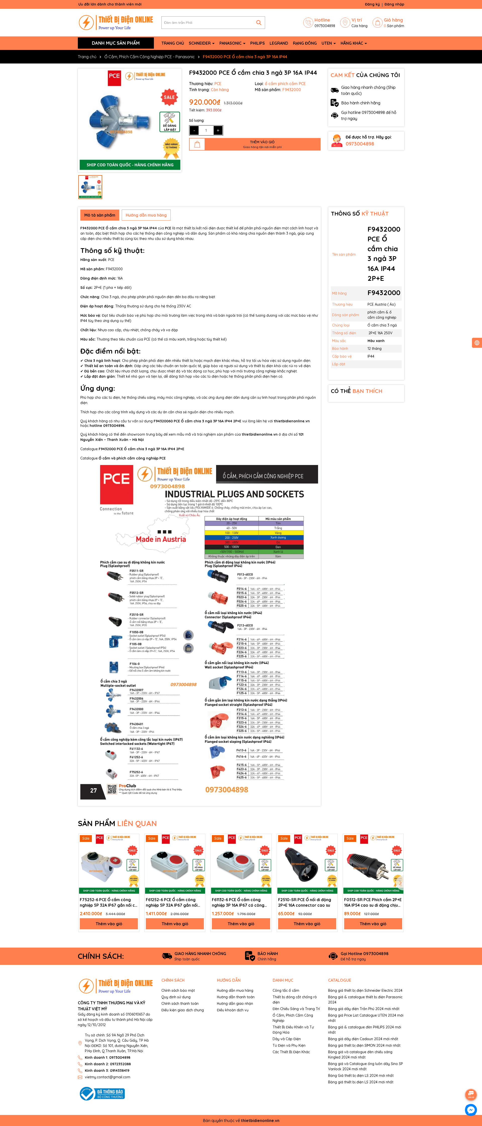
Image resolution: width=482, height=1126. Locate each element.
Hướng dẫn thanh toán (236, 997)
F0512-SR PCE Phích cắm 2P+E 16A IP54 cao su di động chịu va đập (373, 902)
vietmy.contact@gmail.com (107, 1077)
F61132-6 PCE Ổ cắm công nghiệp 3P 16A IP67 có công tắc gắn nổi (238, 902)
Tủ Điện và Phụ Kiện (289, 1045)
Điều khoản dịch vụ (233, 1010)
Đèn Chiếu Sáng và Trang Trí (296, 1009)
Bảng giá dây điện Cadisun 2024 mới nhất (363, 1039)
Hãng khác (352, 43)
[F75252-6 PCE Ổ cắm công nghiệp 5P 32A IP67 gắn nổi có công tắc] (109, 864)
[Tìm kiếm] (259, 23)
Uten (327, 43)
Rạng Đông (305, 43)
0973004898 (360, 144)
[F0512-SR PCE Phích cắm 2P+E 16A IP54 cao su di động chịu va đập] (373, 864)
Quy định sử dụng (176, 997)
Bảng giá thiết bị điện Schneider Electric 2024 (365, 990)
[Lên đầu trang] (471, 1081)
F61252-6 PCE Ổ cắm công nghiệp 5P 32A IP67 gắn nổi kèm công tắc (172, 902)
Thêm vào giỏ (109, 923)
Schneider (200, 43)
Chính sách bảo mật (178, 990)
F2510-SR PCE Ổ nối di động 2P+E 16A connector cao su (304, 902)
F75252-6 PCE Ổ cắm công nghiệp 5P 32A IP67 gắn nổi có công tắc (109, 902)
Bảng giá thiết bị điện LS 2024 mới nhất (360, 1082)
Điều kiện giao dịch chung (182, 1010)
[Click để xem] (129, 120)
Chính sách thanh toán (180, 1003)
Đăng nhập (394, 4)
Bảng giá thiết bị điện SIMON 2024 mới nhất (364, 1045)
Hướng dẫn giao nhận (235, 1003)
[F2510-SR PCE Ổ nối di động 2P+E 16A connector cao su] (307, 864)
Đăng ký (372, 4)
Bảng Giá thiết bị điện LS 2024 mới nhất (361, 1075)
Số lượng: (196, 120)
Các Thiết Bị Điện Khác (291, 1052)
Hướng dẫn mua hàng (235, 990)
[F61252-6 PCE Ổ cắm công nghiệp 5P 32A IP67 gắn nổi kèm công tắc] (175, 864)
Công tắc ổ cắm (286, 990)
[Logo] (116, 22)
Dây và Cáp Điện (287, 1039)
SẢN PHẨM (117, 823)
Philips (257, 43)
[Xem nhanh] (134, 839)
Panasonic (231, 43)
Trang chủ (172, 43)
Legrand (279, 43)
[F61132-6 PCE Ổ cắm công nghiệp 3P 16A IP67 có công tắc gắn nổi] (241, 864)
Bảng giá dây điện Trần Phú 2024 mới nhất (363, 1009)
